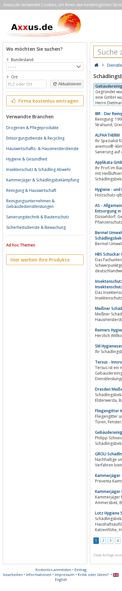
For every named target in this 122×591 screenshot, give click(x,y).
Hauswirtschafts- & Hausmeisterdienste (42, 148)
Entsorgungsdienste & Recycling (35, 138)
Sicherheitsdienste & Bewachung (36, 227)
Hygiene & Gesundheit (26, 159)
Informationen (38, 574)
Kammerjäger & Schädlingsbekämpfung (42, 180)
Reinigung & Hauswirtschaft (31, 190)
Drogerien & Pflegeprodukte (32, 127)
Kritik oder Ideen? (93, 574)
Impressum (65, 574)
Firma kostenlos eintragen (47, 101)
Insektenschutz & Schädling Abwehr (38, 169)
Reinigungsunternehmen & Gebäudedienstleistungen (30, 203)
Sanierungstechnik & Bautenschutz (37, 217)
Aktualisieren (69, 84)
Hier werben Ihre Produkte (40, 260)
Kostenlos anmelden (53, 569)
